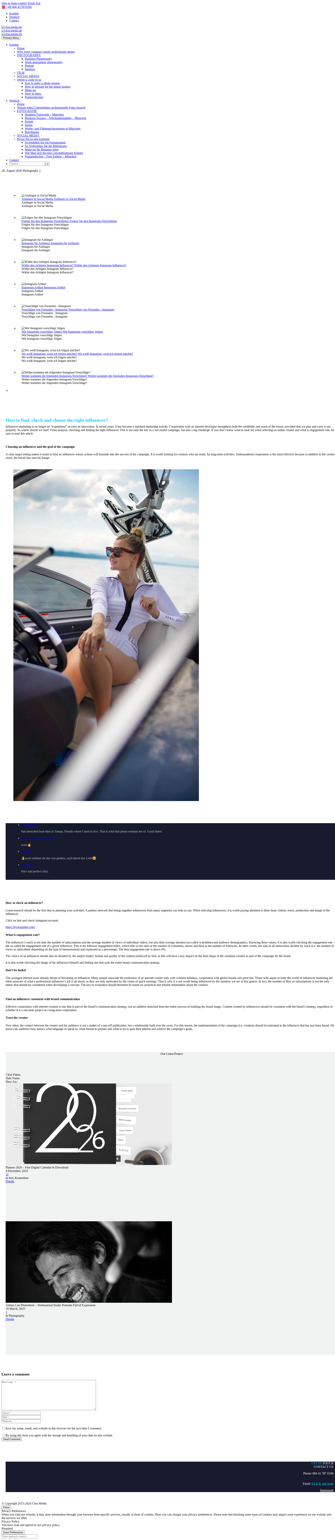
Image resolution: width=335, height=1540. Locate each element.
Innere (29, 125)
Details (10, 1181)
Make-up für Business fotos (42, 149)
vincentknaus (29, 824)
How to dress (33, 93)
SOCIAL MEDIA (28, 76)
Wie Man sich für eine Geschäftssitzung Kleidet (54, 153)
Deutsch (14, 17)
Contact (14, 20)
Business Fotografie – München (44, 114)
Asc (14, 1081)
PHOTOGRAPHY (29, 55)
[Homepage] (12, 30)
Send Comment (12, 1439)
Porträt (29, 121)
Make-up (30, 90)
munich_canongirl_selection (38, 838)
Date (8, 1078)
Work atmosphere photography (44, 62)
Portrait (29, 65)
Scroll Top (34, 3)
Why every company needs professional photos (46, 51)
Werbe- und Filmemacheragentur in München (52, 128)
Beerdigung (32, 132)
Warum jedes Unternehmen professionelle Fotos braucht (51, 107)
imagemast (27, 864)
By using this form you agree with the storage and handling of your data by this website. (59, 1435)
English (14, 13)
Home (21, 48)
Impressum (326, 1490)
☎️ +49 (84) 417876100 (17, 7)
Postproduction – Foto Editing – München (50, 156)
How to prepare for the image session (47, 86)
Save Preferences (13, 1532)
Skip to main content (14, 3)
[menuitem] (175, 828)
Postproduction (34, 97)
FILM (20, 72)
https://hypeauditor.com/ (20, 927)
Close (6, 1507)
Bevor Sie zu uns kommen (33, 139)
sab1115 (26, 851)
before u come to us (29, 79)
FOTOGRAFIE (27, 111)
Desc (9, 1081)
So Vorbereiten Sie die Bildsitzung (46, 146)
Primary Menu (11, 37)
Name (16, 1078)
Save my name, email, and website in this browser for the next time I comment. (53, 1428)
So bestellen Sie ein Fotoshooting (45, 142)
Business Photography (38, 58)
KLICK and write (322, 1483)
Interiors (30, 69)
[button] (171, 848)
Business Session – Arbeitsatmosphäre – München (55, 118)
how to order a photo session (42, 83)
